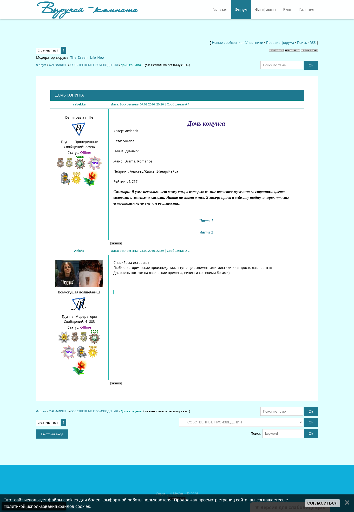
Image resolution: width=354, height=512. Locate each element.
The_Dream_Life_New (87, 57)
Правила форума (280, 42)
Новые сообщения (227, 42)
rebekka (79, 104)
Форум (41, 65)
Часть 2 (206, 232)
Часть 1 (206, 221)
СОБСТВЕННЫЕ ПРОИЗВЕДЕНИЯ (94, 65)
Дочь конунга (131, 65)
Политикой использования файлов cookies (47, 506)
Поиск (302, 42)
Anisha (79, 251)
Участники (254, 42)
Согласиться (322, 503)
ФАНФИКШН (58, 65)
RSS (313, 42)
